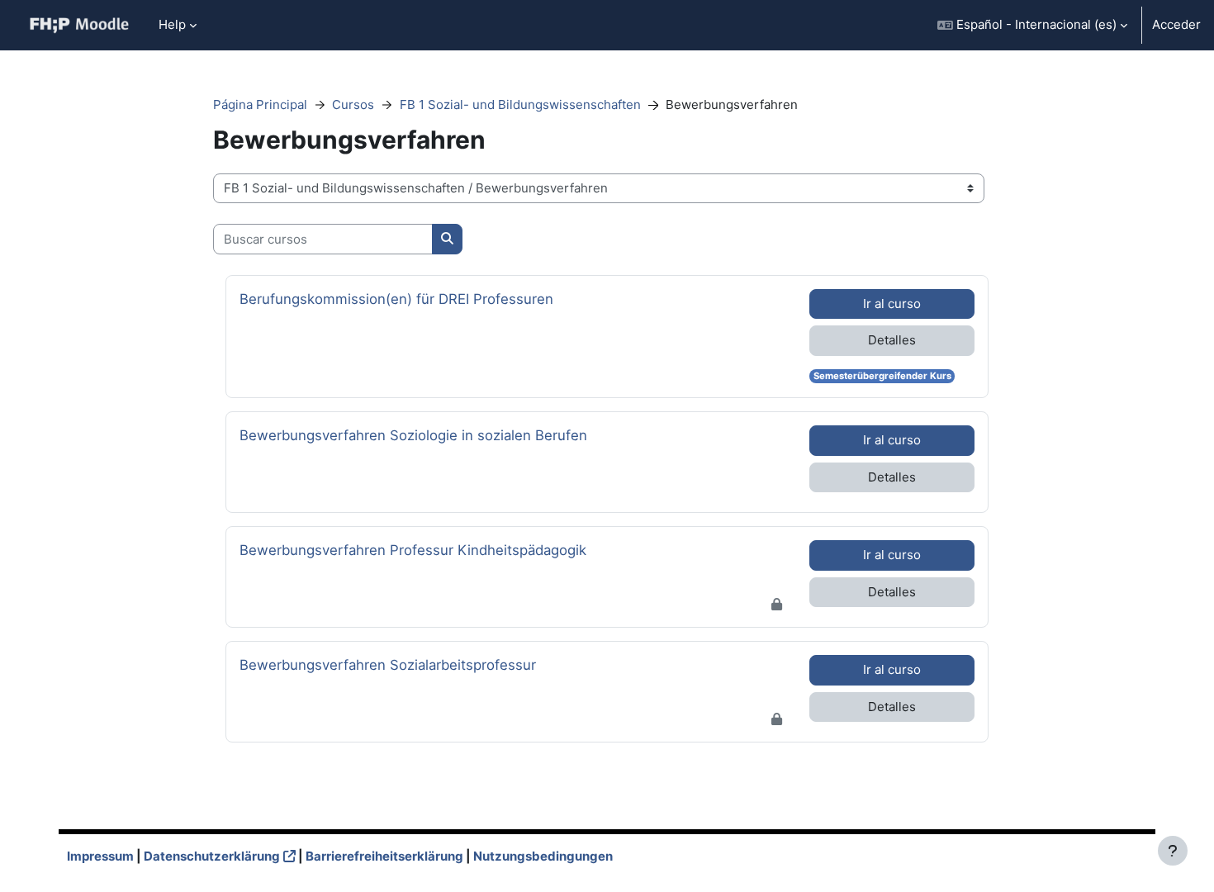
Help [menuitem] (172, 24)
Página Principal (260, 104)
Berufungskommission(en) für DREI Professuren (396, 298)
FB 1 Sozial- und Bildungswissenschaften (520, 104)
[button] (1032, 25)
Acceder (1176, 24)
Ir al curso (892, 303)
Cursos (353, 104)
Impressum (100, 856)
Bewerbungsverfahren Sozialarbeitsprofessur (387, 664)
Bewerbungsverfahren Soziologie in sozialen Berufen (413, 435)
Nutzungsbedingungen (543, 856)
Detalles (892, 340)
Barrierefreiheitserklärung (384, 856)
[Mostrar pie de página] (1173, 851)
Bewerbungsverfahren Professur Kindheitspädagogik (412, 549)
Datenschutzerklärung (212, 856)
